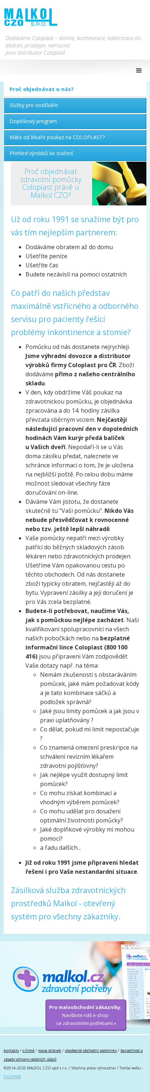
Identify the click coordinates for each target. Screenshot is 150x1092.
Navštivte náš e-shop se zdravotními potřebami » (85, 1015)
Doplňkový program (33, 121)
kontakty (11, 1050)
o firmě (29, 1050)
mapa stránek (49, 1050)
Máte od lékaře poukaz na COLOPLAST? (57, 137)
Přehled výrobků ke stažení (41, 153)
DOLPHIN (12, 1076)
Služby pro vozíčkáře (33, 105)
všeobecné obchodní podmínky (91, 1050)
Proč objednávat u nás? (41, 89)
